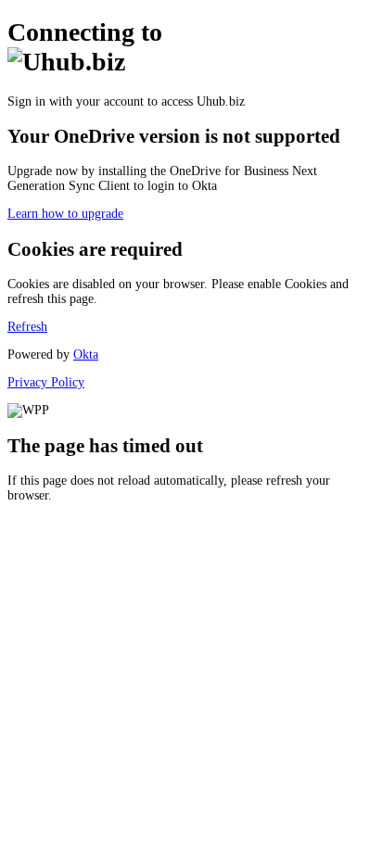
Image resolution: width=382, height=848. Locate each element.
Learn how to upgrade (65, 214)
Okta (85, 354)
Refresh (27, 327)
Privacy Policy (45, 382)
